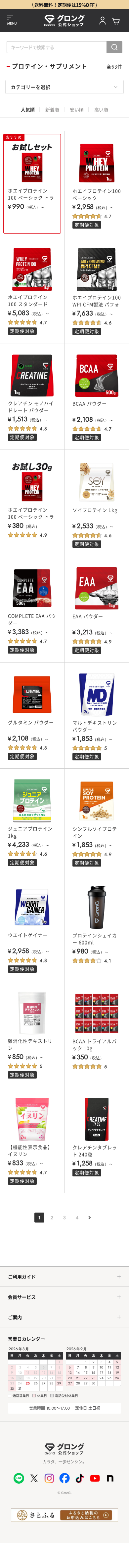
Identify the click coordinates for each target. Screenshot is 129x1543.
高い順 (101, 109)
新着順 (52, 109)
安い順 (77, 109)
